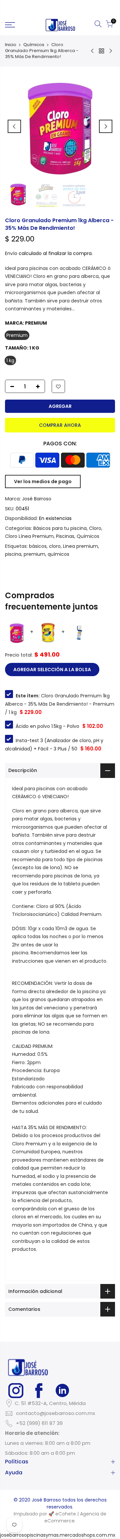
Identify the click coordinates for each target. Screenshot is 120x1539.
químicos (58, 554)
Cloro (95, 528)
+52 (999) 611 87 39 (39, 1423)
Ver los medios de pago (43, 481)
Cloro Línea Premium (29, 536)
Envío (11, 253)
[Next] (105, 126)
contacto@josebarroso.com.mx (55, 1413)
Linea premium (80, 546)
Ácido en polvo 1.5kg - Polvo (47, 726)
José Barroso (36, 498)
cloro (55, 546)
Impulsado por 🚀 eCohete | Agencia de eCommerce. (60, 1517)
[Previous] (14, 126)
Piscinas (65, 536)
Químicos (33, 45)
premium (34, 554)
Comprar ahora (60, 425)
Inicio (10, 45)
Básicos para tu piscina (60, 528)
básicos (38, 546)
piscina (13, 554)
